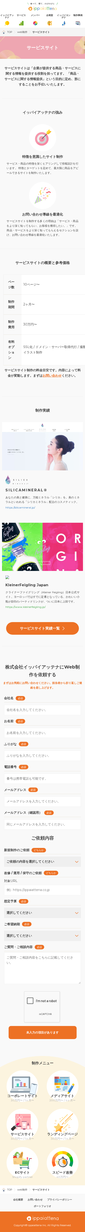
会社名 (9, 698)
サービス (21, 15)
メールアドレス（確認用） (23, 813)
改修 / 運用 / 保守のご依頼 (23, 873)
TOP (9, 32)
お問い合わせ (52, 375)
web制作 (22, 32)
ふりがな (10, 744)
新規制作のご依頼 (16, 850)
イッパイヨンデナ (63, 16)
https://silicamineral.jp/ (20, 507)
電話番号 (10, 767)
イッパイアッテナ (7, 16)
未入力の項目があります (42, 1032)
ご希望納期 (12, 924)
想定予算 (10, 901)
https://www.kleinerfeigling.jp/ (25, 607)
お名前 (9, 721)
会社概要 (18, 1199)
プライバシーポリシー (59, 1199)
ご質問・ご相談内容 (18, 947)
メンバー (35, 15)
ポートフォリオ (42, 1206)
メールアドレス (15, 790)
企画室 (49, 15)
